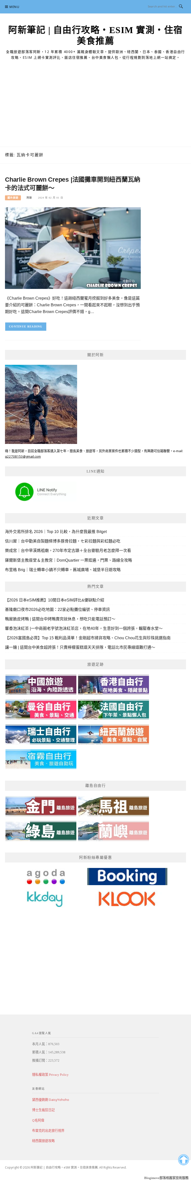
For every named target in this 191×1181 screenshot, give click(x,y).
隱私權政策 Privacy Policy (50, 1074)
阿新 (29, 197)
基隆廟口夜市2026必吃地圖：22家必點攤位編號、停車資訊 (57, 609)
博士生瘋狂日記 (43, 1110)
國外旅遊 (12, 197)
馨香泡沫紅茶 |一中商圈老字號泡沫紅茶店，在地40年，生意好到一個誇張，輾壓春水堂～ (84, 628)
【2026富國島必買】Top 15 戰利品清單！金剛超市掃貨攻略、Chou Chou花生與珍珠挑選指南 (88, 638)
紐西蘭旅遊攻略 (43, 1140)
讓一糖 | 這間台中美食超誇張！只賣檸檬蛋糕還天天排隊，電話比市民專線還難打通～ (80, 647)
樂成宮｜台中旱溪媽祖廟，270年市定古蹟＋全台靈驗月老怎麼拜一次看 (68, 550)
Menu (14, 7)
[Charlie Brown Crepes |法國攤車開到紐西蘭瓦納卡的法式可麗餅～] (73, 248)
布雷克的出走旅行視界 (48, 1130)
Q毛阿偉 (38, 1120)
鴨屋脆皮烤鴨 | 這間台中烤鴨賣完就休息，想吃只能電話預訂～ (60, 619)
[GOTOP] (183, 1160)
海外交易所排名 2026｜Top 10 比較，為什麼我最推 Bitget (56, 532)
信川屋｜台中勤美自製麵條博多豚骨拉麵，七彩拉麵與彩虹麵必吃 (62, 541)
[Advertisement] (95, 109)
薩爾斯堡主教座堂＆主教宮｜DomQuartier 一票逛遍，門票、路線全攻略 (68, 560)
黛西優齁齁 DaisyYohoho (50, 1099)
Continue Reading (26, 326)
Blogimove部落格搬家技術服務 (166, 1178)
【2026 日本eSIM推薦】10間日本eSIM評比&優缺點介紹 (54, 600)
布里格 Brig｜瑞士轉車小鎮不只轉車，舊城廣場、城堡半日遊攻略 (63, 570)
